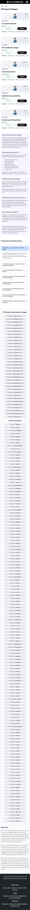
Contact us (20, 888)
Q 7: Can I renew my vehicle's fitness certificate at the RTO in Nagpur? (14, 295)
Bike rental (5, 904)
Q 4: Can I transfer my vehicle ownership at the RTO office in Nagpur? (14, 277)
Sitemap (15, 890)
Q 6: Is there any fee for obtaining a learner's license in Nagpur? (13, 289)
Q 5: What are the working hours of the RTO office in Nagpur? (13, 283)
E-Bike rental (12, 904)
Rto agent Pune (15, 906)
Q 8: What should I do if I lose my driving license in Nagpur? (14, 301)
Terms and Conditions (15, 898)
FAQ (25, 888)
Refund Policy (22, 896)
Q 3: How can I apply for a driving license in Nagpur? (13, 270)
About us (14, 888)
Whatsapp (8, 28)
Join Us (9, 888)
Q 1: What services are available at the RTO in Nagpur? (13, 248)
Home (5, 888)
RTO (2, 6)
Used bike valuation (22, 904)
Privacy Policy (14, 896)
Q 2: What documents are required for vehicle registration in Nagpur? (14, 264)
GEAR (16, 2)
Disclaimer (6, 896)
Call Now (22, 28)
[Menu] (27, 2)
